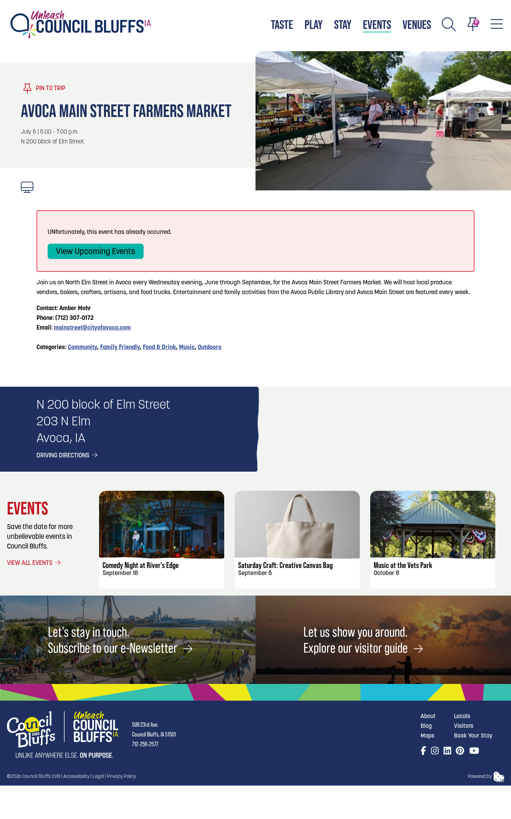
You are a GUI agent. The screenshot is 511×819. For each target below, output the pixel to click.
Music (187, 348)
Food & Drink (159, 348)
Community (82, 348)
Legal (98, 776)
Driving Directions (63, 456)
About (428, 716)
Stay (342, 24)
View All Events (30, 563)
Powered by (480, 776)
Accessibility (76, 776)
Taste (282, 24)
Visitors (463, 726)
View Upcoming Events (95, 252)
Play (314, 24)
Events (377, 24)
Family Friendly (120, 348)
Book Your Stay (473, 736)
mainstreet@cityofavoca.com (92, 328)
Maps (428, 736)
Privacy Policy (121, 776)
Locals (462, 716)
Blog (426, 726)
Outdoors (209, 348)
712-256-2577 (145, 744)
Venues (417, 24)
